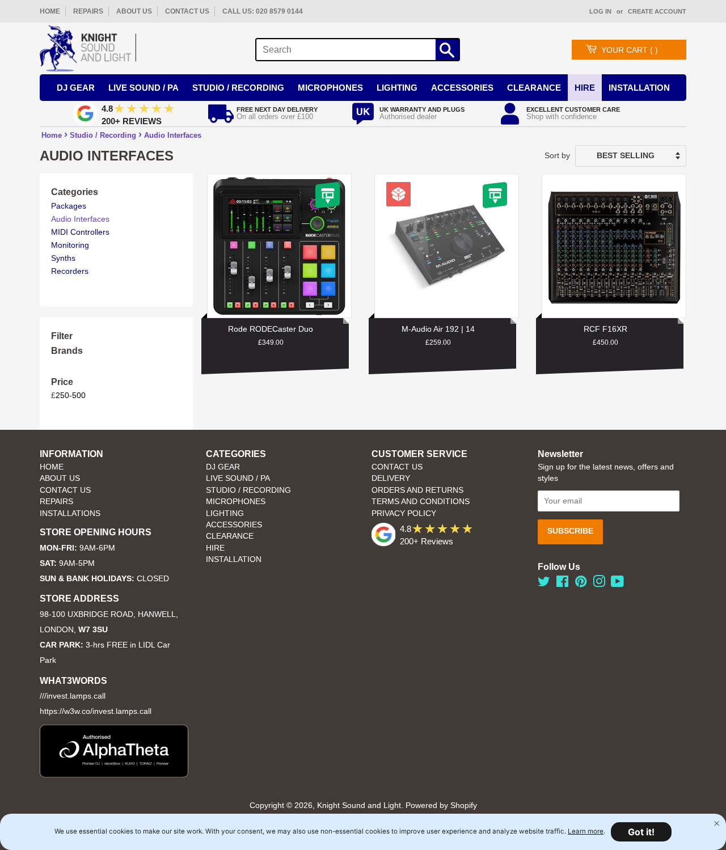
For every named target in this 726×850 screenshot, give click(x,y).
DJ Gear (76, 87)
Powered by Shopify (441, 805)
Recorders (69, 271)
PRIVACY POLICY (404, 513)
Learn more (585, 831)
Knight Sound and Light (359, 805)
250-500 (71, 395)
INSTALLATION (639, 87)
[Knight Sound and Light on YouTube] (617, 584)
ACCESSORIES (234, 525)
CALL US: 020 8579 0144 (262, 11)
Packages (68, 205)
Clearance (534, 87)
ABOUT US (134, 11)
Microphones (330, 87)
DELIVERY (391, 478)
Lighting (397, 87)
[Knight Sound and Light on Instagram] (599, 584)
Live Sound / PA (143, 87)
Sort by (557, 155)
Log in (600, 11)
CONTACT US (187, 11)
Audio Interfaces (172, 135)
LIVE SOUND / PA (238, 478)
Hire (585, 87)
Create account (657, 11)
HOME (50, 11)
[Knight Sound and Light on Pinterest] (581, 584)
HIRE (215, 548)
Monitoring (70, 244)
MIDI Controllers (80, 231)
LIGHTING (225, 513)
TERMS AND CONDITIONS (421, 501)
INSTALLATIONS (70, 513)
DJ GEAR (223, 467)
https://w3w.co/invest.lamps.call (95, 711)
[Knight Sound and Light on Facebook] (562, 584)
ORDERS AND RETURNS (417, 490)
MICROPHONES (235, 501)
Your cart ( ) (629, 49)
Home (51, 135)
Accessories (462, 87)
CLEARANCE (230, 536)
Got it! (641, 832)
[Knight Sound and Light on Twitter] (544, 584)
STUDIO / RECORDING (248, 490)
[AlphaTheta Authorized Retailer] (114, 774)
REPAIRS (88, 11)
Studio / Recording (238, 87)
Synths (63, 258)
